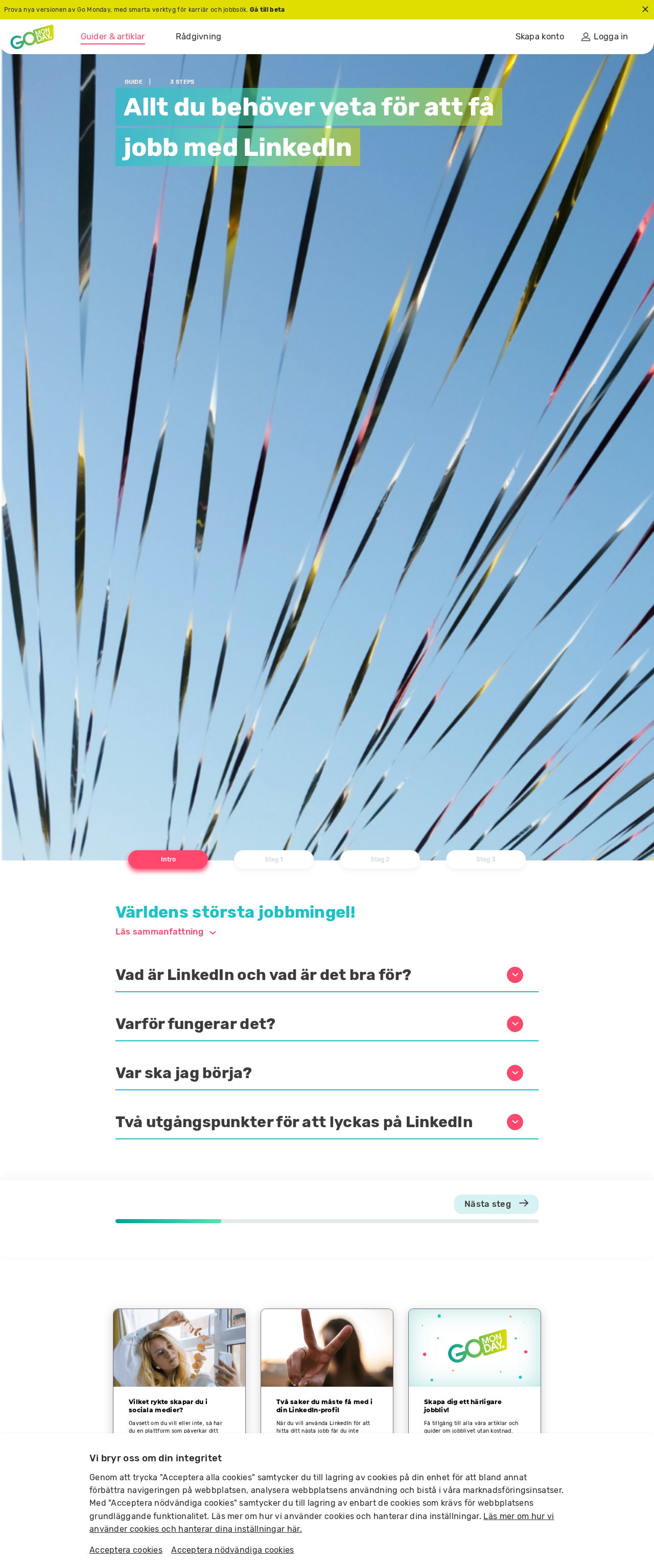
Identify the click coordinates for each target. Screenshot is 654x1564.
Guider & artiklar (113, 36)
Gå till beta (267, 9)
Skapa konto (540, 36)
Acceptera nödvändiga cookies (232, 1550)
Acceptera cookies (125, 1550)
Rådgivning (199, 36)
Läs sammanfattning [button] (159, 931)
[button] (327, 975)
